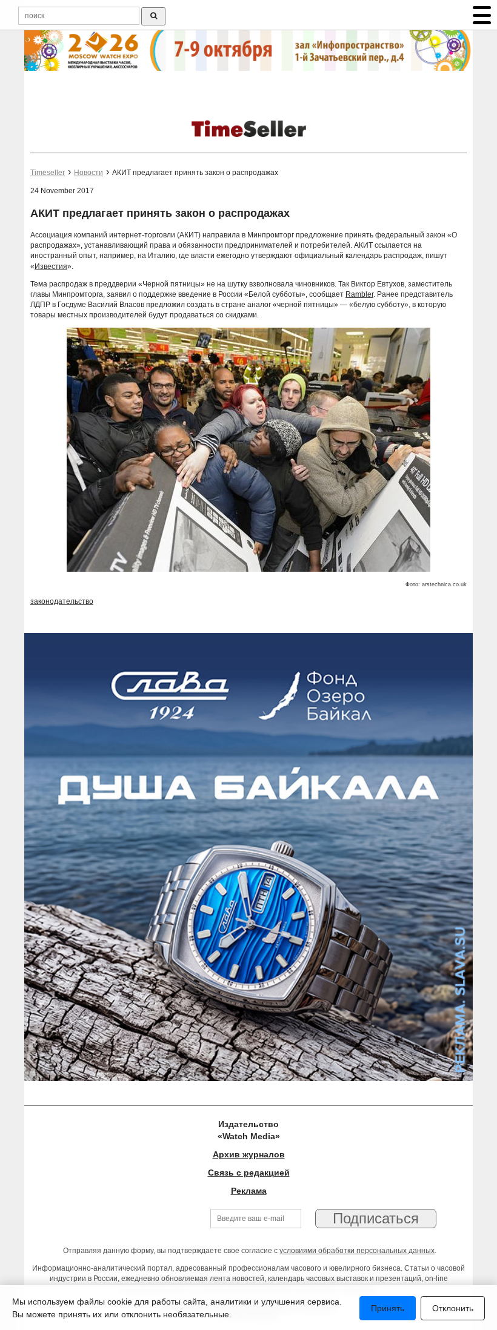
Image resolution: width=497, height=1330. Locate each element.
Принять (387, 1308)
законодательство (61, 601)
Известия (51, 266)
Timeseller (47, 172)
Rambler (359, 294)
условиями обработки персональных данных (357, 1250)
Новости (88, 172)
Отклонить (452, 1308)
